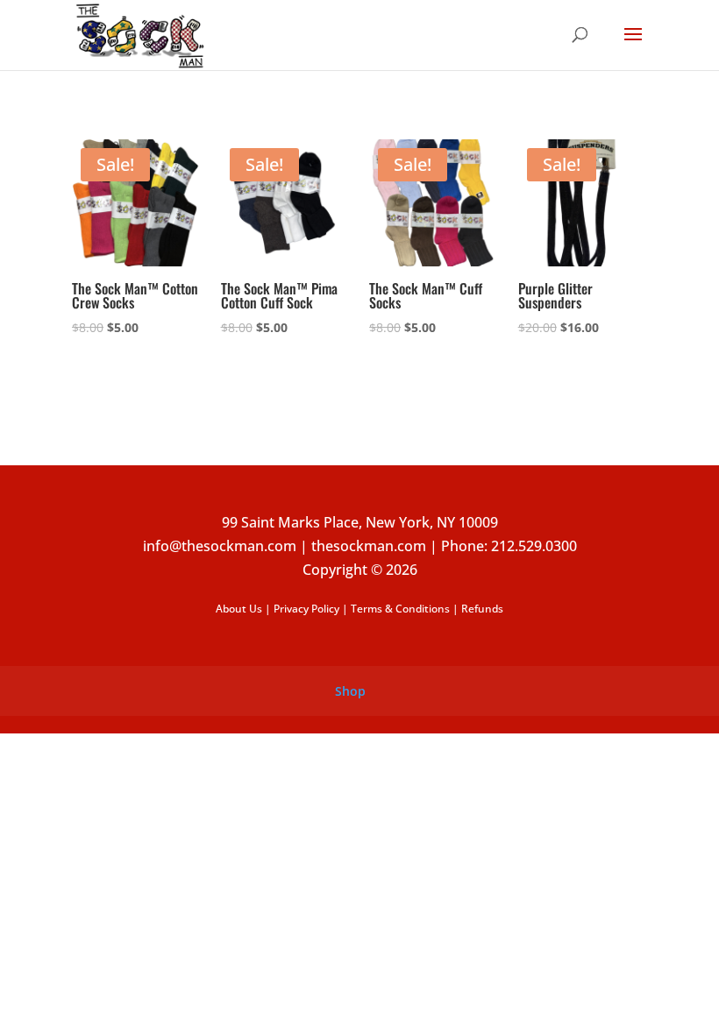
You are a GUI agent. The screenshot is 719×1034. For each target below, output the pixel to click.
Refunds (482, 608)
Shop (350, 691)
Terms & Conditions (400, 608)
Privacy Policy (306, 608)
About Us (239, 608)
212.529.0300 (534, 546)
